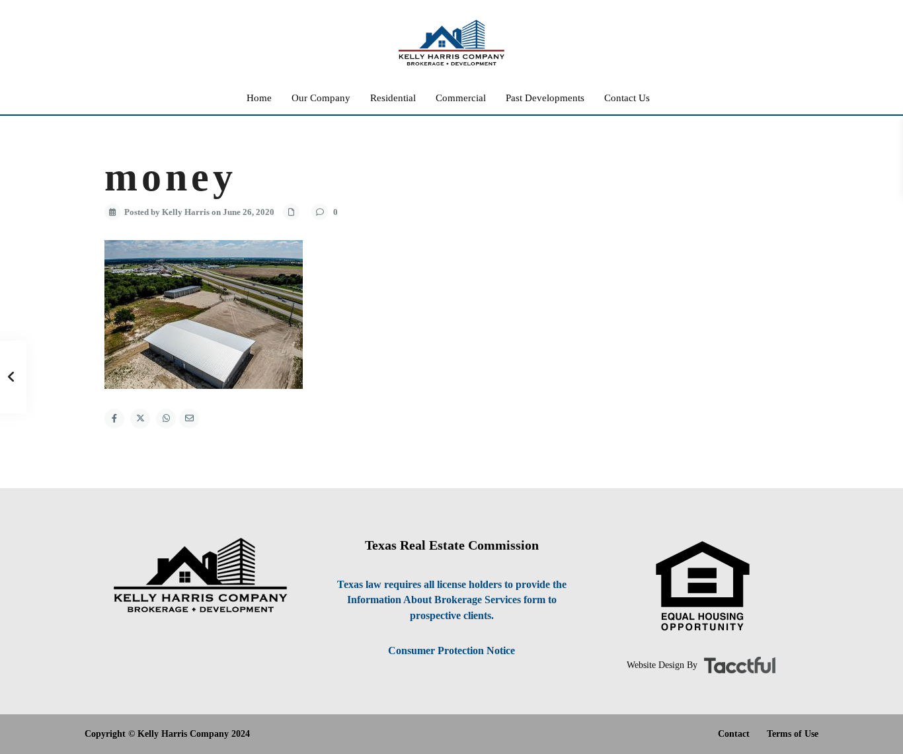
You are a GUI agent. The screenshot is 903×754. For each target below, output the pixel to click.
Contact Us (627, 98)
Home (259, 98)
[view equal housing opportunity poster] (702, 586)
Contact (734, 734)
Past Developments (545, 98)
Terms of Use (792, 734)
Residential (393, 98)
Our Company (321, 98)
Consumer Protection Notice (451, 650)
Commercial (461, 98)
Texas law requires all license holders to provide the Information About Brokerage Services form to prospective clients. (452, 600)
